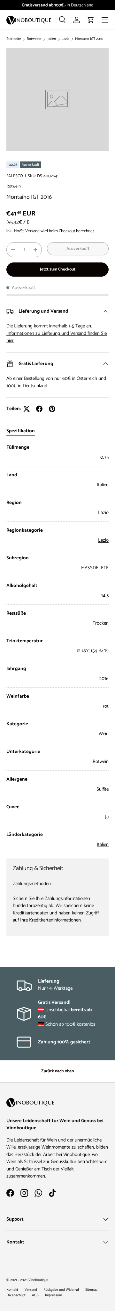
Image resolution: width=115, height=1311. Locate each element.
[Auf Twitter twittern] (26, 408)
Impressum (53, 1295)
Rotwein (13, 186)
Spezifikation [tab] (20, 431)
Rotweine (34, 39)
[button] (91, 20)
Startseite (13, 39)
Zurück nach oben (57, 1071)
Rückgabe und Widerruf (61, 1290)
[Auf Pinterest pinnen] (52, 408)
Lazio (65, 39)
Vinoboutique (38, 1280)
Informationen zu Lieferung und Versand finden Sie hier (56, 337)
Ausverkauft (77, 248)
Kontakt (12, 1290)
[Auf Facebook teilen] (39, 408)
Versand (32, 230)
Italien (51, 39)
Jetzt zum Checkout (57, 269)
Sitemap (91, 1290)
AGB (35, 1295)
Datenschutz (16, 1295)
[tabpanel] (57, 646)
